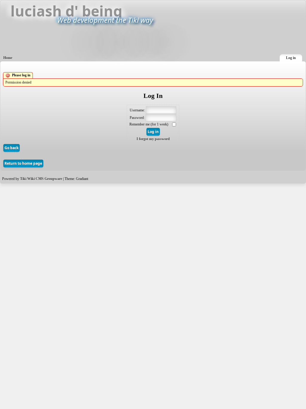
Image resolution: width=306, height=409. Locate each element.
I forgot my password (153, 139)
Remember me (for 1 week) (149, 124)
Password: (137, 117)
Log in (291, 58)
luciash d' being (66, 11)
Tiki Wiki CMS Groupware (41, 179)
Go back (11, 147)
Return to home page (23, 163)
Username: (137, 110)
